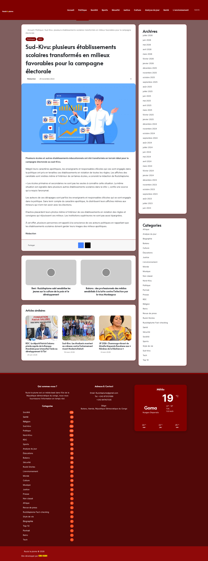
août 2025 (147, 87)
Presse (146, 295)
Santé (166, 9)
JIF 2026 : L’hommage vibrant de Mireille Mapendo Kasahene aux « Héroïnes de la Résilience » (115, 346)
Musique (146, 271)
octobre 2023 (149, 189)
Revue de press (150, 313)
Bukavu (146, 243)
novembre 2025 (150, 73)
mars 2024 (147, 166)
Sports (105, 9)
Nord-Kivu (147, 281)
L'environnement (150, 262)
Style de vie (148, 346)
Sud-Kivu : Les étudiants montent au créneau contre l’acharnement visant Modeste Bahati (77, 346)
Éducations (148, 253)
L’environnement (181, 9)
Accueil (70, 9)
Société (94, 9)
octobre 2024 (149, 133)
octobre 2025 (149, 77)
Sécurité (116, 9)
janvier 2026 (148, 63)
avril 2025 (147, 105)
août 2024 (147, 143)
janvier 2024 (148, 175)
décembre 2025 (150, 68)
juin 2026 (147, 40)
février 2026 (148, 59)
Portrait (146, 290)
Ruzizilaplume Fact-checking (155, 323)
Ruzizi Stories (149, 318)
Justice (127, 9)
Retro (145, 309)
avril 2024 (147, 161)
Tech (145, 355)
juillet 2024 (148, 147)
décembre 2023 (150, 180)
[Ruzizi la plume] (7, 11)
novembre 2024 (150, 129)
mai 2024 (147, 157)
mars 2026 (147, 54)
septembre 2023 (150, 194)
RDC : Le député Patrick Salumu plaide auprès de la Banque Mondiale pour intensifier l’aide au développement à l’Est (41, 347)
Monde (146, 267)
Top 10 (146, 360)
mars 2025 (147, 110)
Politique (82, 9)
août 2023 (147, 199)
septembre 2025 (150, 82)
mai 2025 (147, 101)
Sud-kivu (147, 350)
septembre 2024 (150, 138)
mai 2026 (147, 45)
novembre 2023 (150, 185)
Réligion (146, 304)
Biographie (147, 239)
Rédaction (31, 79)
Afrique (146, 229)
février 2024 (148, 171)
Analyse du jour (152, 9)
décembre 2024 (150, 124)
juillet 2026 (148, 35)
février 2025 (148, 115)
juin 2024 (147, 152)
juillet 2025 (148, 91)
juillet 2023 (148, 203)
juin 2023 (147, 208)
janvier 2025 (148, 119)
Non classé (148, 276)
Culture (137, 9)
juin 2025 (147, 96)
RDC (40, 39)
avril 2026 (147, 49)
